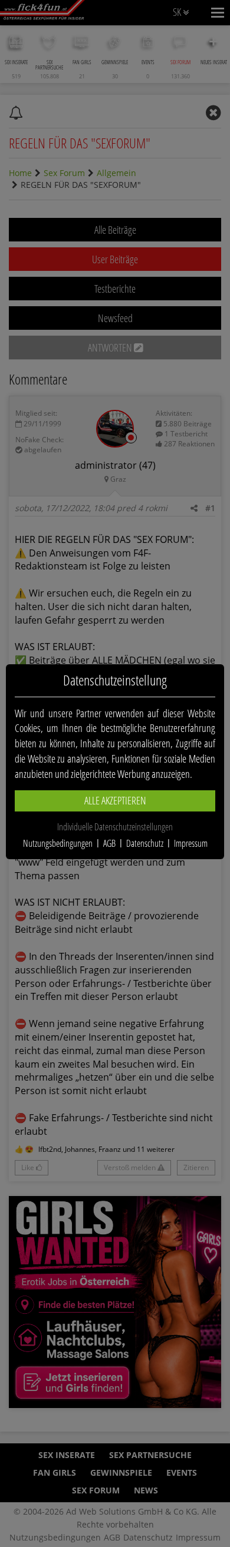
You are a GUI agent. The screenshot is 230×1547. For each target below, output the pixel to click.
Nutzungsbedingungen (58, 843)
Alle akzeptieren (115, 800)
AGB (109, 843)
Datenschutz (144, 843)
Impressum (191, 843)
